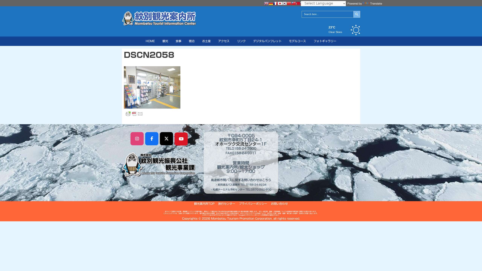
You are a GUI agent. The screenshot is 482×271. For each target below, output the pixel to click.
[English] (266, 3)
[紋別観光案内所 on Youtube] (181, 139)
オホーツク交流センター (238, 144)
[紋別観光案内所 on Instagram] (137, 138)
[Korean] (284, 3)
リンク (241, 41)
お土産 (206, 41)
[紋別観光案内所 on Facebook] (151, 138)
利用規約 (265, 215)
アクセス (224, 41)
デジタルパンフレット (267, 41)
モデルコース (297, 41)
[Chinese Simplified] (289, 3)
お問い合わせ (279, 203)
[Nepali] (298, 3)
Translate (376, 3)
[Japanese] (280, 3)
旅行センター (226, 203)
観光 (165, 41)
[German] (271, 3)
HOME (150, 41)
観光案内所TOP (204, 203)
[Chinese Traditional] (293, 3)
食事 (178, 41)
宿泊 (191, 41)
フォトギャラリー (325, 41)
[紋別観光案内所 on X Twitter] (166, 138)
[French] (275, 3)
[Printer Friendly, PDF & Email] (134, 114)
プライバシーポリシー (253, 203)
